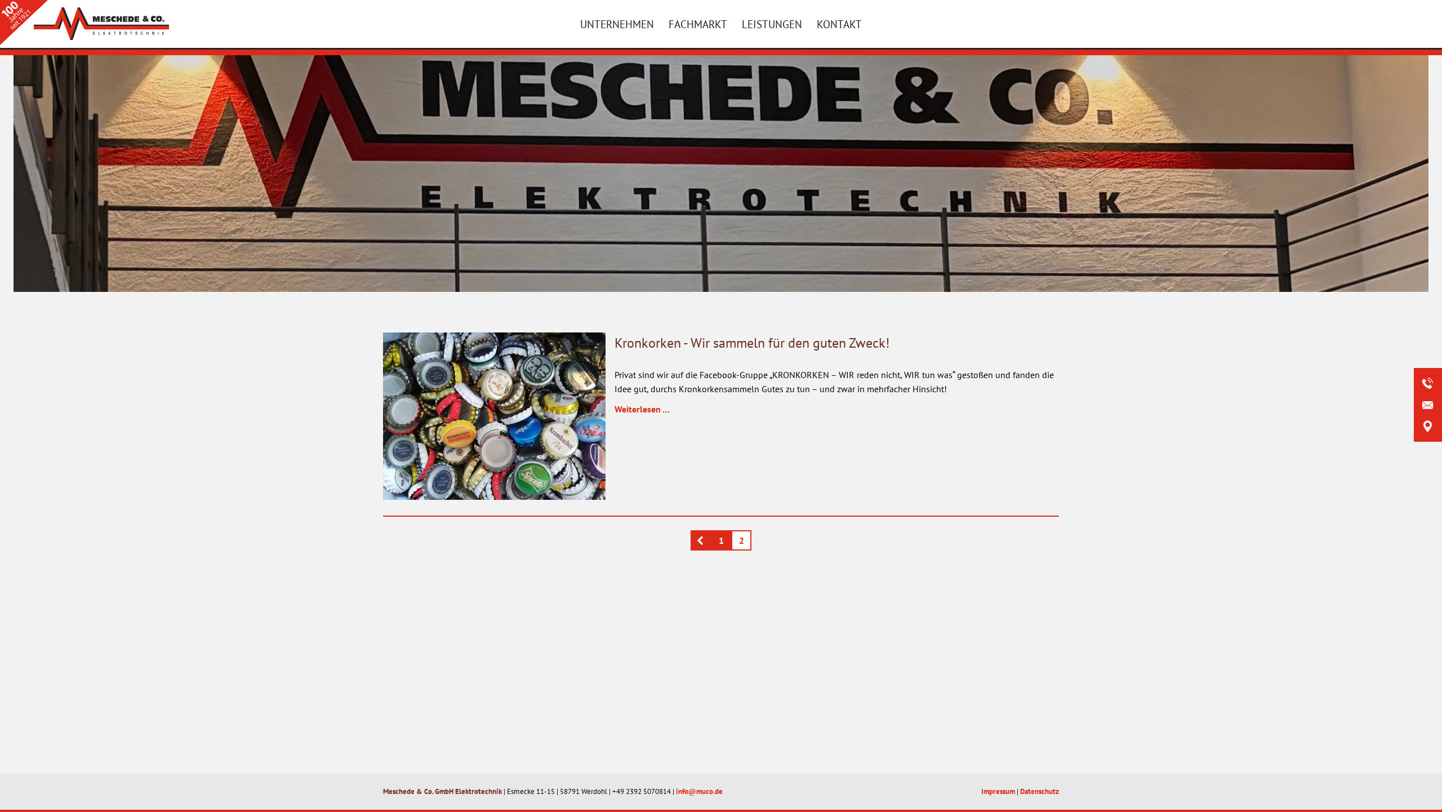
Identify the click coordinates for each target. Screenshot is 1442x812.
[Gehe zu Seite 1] (701, 540)
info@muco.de (699, 791)
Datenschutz (1039, 791)
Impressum (998, 791)
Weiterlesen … (642, 409)
